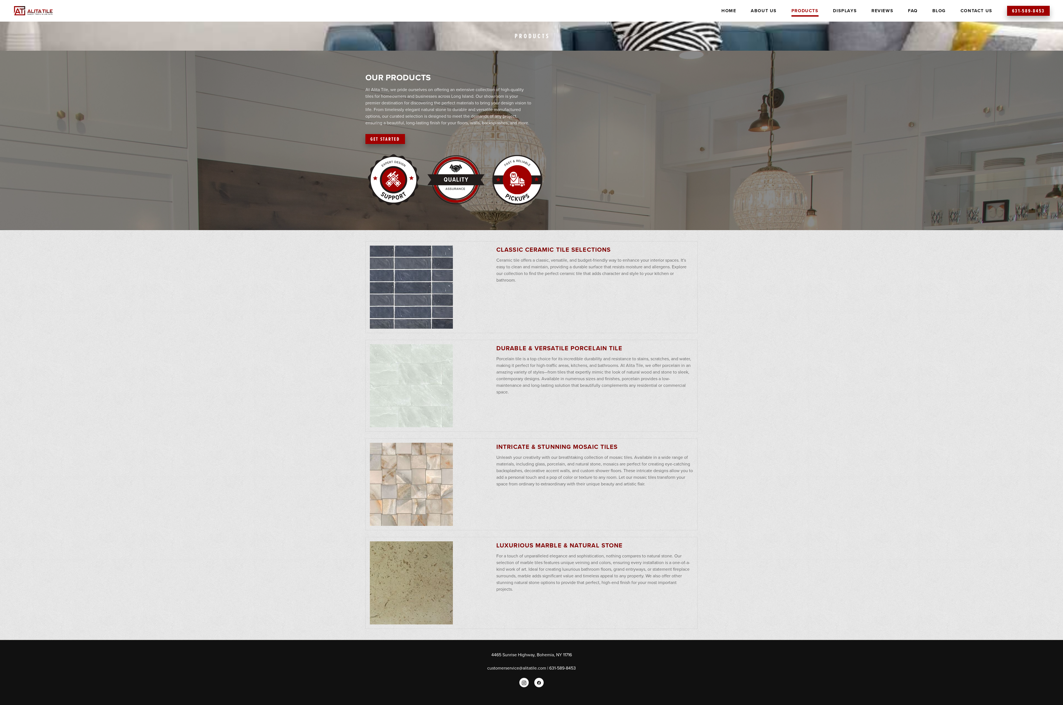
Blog (939, 10)
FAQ (913, 10)
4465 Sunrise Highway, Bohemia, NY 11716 (531, 655)
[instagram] (524, 682)
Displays (845, 10)
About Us (764, 10)
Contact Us (976, 10)
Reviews (882, 10)
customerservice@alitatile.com (516, 668)
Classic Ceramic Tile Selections (553, 249)
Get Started (385, 138)
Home (728, 10)
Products (805, 10)
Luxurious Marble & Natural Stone (559, 545)
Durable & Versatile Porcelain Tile (559, 348)
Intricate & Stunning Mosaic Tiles (557, 446)
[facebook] (539, 682)
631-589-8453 (1028, 10)
